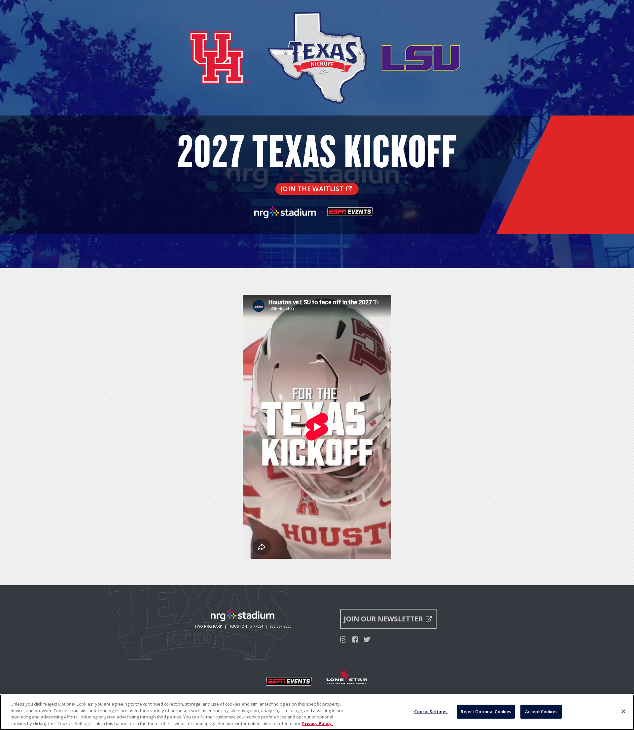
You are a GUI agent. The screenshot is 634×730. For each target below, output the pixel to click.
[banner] (317, 134)
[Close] (623, 711)
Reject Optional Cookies (486, 711)
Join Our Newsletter (383, 618)
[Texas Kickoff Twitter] (367, 639)
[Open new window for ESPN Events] (289, 681)
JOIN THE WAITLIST (312, 188)
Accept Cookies (541, 711)
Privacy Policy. (317, 723)
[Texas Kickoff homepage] (317, 112)
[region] (317, 712)
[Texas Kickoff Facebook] (355, 639)
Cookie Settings (430, 711)
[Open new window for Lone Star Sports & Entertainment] (347, 678)
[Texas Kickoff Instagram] (343, 639)
